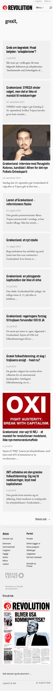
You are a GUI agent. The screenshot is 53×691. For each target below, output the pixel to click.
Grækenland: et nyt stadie (22, 240)
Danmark (7, 543)
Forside (29, 538)
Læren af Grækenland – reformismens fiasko (20, 202)
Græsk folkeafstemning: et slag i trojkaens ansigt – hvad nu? (26, 358)
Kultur (5, 557)
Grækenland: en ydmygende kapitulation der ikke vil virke (23, 278)
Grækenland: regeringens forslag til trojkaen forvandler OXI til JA (26, 318)
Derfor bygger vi (33, 543)
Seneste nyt (8, 538)
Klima (5, 560)
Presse (29, 566)
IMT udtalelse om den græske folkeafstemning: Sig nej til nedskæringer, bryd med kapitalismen (24, 478)
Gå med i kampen (34, 557)
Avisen (6, 533)
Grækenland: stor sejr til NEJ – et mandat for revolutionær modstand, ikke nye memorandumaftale (25, 435)
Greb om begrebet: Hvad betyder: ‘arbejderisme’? (21, 49)
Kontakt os (31, 563)
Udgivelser (31, 553)
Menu (39, 7)
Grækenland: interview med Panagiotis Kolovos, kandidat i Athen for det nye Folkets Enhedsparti (26, 167)
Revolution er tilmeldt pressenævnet (14, 587)
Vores (29, 546)
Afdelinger (30, 550)
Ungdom (6, 550)
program (35, 546)
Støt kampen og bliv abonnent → (17, 673)
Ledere (6, 564)
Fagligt (5, 553)
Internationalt (9, 546)
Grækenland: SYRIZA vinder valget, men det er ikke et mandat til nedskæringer (23, 91)
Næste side (42, 518)
